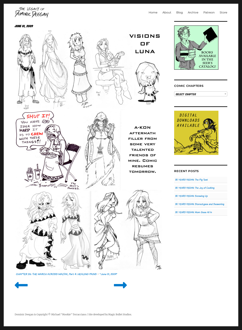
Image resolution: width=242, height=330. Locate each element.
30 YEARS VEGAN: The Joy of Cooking (194, 188)
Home (153, 12)
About (166, 12)
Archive (193, 12)
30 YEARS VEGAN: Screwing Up (191, 196)
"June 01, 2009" (108, 274)
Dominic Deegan (24, 314)
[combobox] (200, 93)
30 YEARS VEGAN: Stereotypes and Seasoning (199, 204)
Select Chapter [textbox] (186, 94)
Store (223, 12)
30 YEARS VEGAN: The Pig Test (191, 179)
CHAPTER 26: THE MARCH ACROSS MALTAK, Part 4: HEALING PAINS (56, 274)
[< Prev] (21, 289)
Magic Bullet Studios (119, 314)
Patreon (209, 12)
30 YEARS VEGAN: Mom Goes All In (193, 212)
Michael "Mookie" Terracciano (68, 314)
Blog (179, 12)
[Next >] (120, 289)
